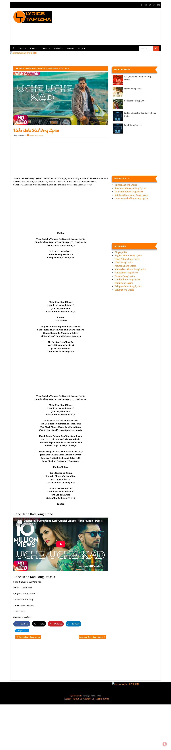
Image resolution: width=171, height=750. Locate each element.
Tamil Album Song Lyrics (127, 279)
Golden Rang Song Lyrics (29, 637)
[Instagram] (158, 5)
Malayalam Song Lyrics (126, 272)
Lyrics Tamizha (20, 135)
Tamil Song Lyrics (124, 283)
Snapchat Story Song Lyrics (91, 637)
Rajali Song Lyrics (132, 125)
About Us (77, 699)
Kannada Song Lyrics (125, 266)
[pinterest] (146, 5)
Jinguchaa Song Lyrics (126, 185)
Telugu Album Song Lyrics (128, 286)
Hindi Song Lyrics (124, 262)
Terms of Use (102, 699)
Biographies (121, 252)
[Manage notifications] (165, 744)
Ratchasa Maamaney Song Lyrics (131, 195)
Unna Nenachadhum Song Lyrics (131, 198)
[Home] (13, 48)
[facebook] (141, 5)
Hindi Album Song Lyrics (127, 259)
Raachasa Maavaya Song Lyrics (130, 188)
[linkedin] (154, 5)
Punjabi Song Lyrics (35, 68)
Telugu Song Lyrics (124, 290)
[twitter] (150, 5)
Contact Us (88, 699)
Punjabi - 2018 (22, 631)
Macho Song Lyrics (133, 89)
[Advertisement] (116, 26)
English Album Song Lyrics (128, 255)
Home (21, 68)
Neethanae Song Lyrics (135, 101)
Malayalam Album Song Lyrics (130, 269)
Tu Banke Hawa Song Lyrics (129, 191)
